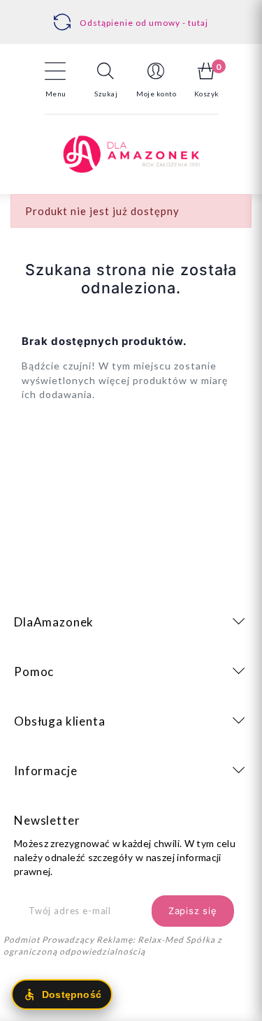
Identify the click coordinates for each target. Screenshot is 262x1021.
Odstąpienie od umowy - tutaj (144, 22)
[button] (106, 79)
